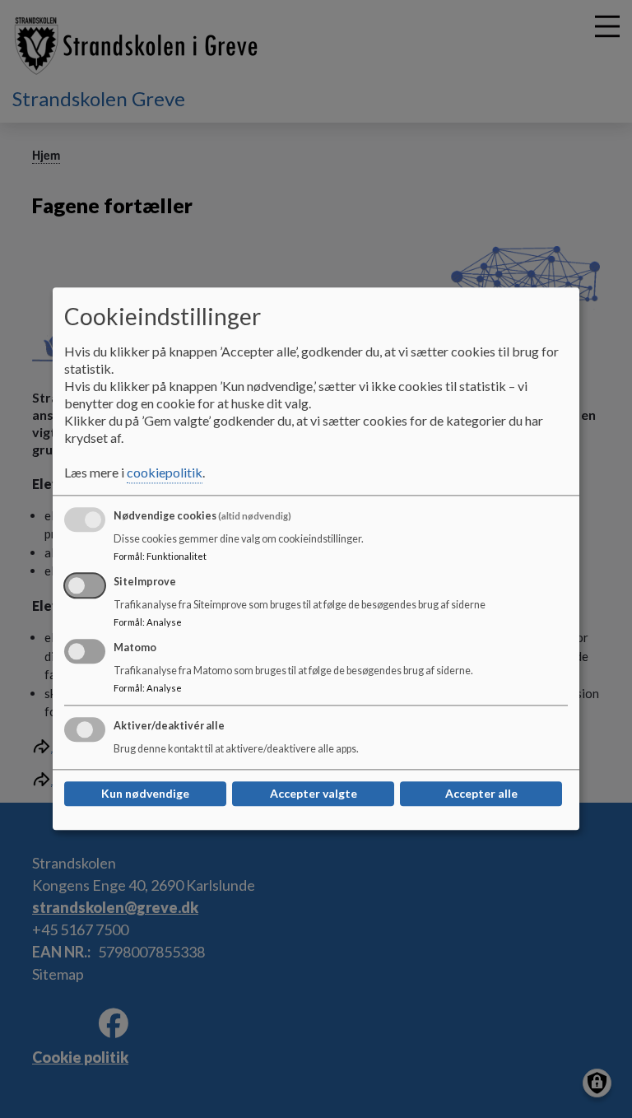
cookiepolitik (164, 473)
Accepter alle (481, 794)
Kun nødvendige (145, 794)
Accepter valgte (313, 794)
